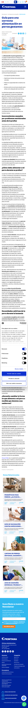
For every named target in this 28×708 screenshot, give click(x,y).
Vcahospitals (9, 469)
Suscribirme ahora (9, 626)
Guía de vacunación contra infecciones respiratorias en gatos (13, 526)
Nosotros (4, 655)
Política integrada (5, 667)
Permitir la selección (14, 378)
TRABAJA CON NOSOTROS (10, 691)
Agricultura (16, 657)
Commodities (17, 667)
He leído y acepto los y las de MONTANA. (14, 622)
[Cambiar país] (3, 2)
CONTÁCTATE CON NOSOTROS (11, 695)
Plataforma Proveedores (7, 673)
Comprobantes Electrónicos (7, 672)
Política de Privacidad (6, 685)
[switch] (24, 353)
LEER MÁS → (21, 503)
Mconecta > (4, 14)
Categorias (17, 655)
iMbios (3, 662)
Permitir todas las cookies (14, 373)
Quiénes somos (5, 657)
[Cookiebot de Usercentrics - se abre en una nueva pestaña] (20, 323)
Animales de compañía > (13, 14)
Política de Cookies (6, 686)
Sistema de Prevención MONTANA (6, 665)
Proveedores (5, 670)
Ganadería (16, 660)
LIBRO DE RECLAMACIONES (11, 698)
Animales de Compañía (18, 664)
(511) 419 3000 (6, 648)
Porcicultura (16, 662)
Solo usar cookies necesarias (14, 383)
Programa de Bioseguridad (19, 666)
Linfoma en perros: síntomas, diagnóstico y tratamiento (13, 555)
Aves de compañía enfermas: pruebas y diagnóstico (12, 585)
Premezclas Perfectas (6, 660)
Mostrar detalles (19, 369)
